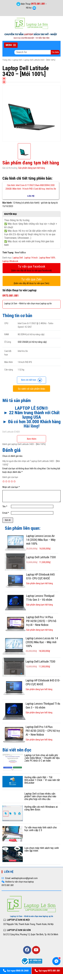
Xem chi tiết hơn (29, 379)
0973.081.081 (38, 3)
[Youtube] (36, 950)
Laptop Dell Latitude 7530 (41, 557)
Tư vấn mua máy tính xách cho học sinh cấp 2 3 (40, 829)
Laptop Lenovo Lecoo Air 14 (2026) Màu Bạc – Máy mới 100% (41, 539)
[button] (11, 45)
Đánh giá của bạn (10, 477)
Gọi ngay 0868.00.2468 (17, 970)
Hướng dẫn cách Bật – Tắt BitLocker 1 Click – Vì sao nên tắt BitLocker (42, 780)
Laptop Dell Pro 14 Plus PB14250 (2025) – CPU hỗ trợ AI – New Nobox (41, 620)
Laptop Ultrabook (10, 261)
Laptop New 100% (47, 257)
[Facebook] (27, 950)
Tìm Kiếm (55, 52)
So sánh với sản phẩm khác (31, 388)
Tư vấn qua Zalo (31, 281)
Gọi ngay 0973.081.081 (49, 970)
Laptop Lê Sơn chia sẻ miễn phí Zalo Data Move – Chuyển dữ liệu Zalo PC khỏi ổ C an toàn (42, 758)
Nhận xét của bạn (11, 487)
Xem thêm (31, 438)
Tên (4, 506)
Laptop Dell (17, 60)
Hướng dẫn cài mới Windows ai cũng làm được (41, 808)
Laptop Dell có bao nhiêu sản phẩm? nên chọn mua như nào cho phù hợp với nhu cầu (40, 796)
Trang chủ (6, 60)
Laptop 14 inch (31, 257)
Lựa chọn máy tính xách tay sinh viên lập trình (41, 849)
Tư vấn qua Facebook (31, 268)
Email (5, 513)
